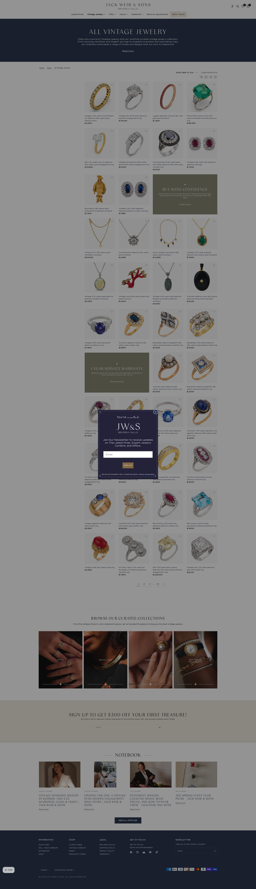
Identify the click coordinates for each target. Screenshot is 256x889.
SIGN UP (128, 465)
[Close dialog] (156, 412)
